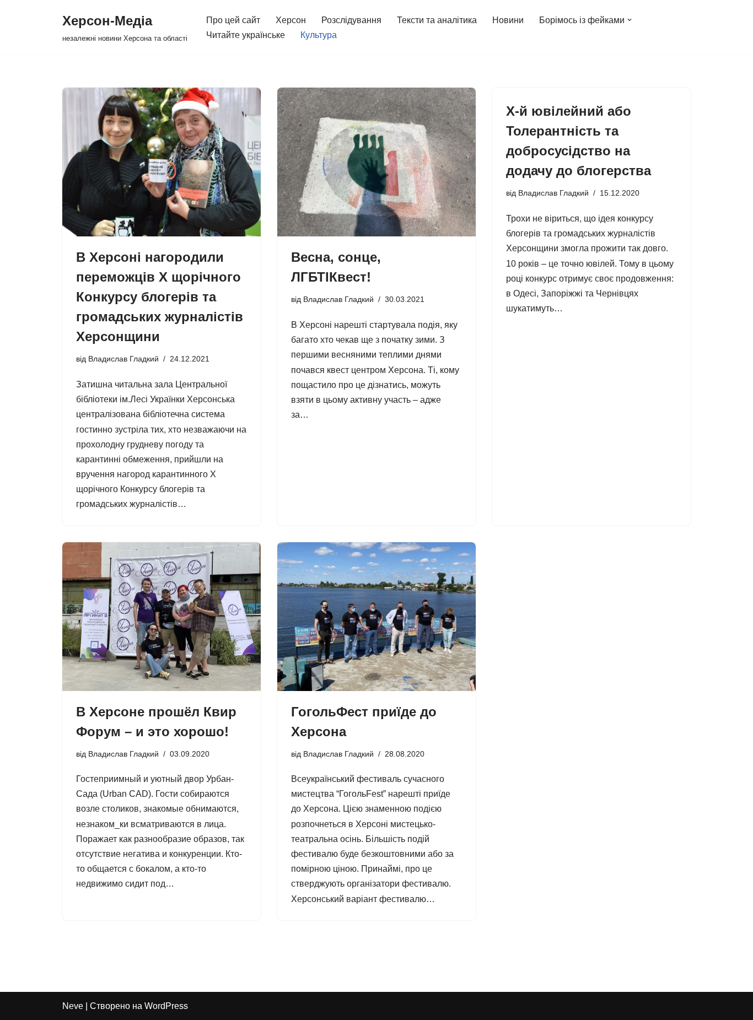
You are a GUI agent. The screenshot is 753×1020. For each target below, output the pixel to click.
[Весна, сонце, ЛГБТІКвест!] (376, 162)
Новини (508, 20)
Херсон (291, 20)
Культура (318, 35)
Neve (72, 1006)
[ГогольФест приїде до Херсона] (376, 616)
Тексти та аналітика (437, 20)
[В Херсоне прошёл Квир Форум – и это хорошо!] (161, 616)
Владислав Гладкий (123, 358)
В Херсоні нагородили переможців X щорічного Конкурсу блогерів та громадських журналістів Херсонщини (159, 297)
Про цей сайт (233, 20)
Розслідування (351, 20)
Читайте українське (245, 35)
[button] (629, 20)
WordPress (166, 1006)
